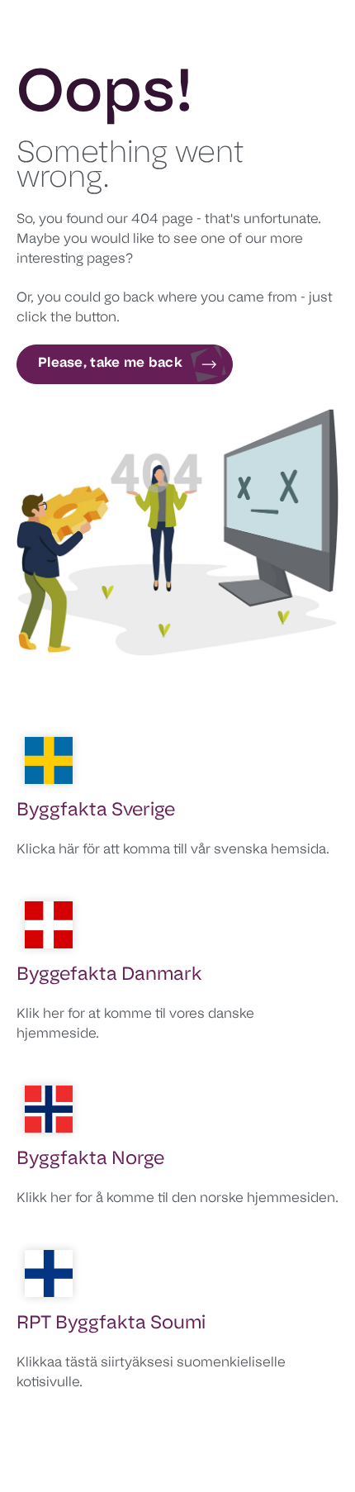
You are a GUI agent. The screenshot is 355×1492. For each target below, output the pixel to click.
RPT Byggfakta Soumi (111, 1323)
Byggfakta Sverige (96, 810)
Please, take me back (110, 363)
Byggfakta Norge (90, 1159)
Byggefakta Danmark (109, 975)
